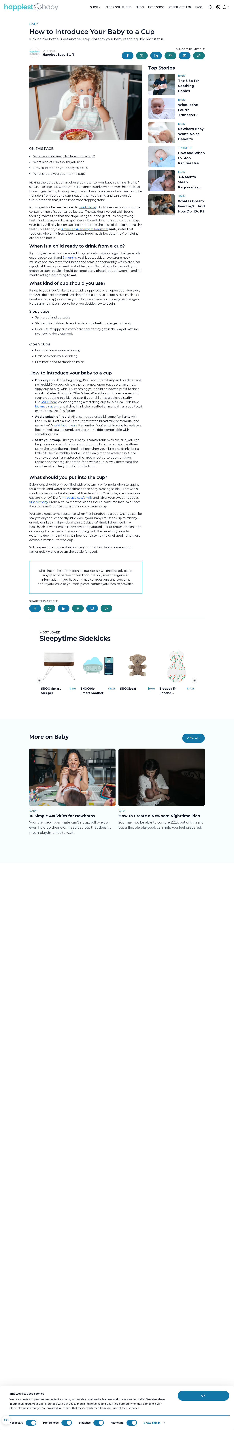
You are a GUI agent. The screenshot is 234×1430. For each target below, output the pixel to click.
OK (203, 1395)
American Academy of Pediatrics (84, 229)
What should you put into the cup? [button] (59, 173)
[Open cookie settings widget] (6, 1420)
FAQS (199, 7)
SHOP (94, 7)
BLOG (140, 7)
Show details (152, 1422)
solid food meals (65, 425)
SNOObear (49, 402)
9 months (70, 257)
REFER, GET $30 (180, 7)
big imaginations (47, 406)
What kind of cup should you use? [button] (58, 162)
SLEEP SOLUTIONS (118, 7)
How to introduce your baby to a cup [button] (60, 168)
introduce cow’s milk (77, 497)
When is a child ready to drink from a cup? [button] (64, 156)
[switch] (66, 1423)
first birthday (38, 502)
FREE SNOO (156, 7)
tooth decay (87, 207)
